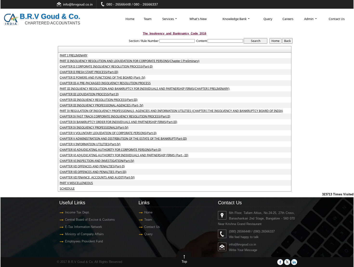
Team (147, 19)
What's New (198, 19)
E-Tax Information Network (83, 227)
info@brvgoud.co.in (78, 4)
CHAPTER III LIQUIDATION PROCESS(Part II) (89, 94)
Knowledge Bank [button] (235, 19)
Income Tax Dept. (77, 212)
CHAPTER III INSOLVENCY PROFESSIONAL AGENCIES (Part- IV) (101, 105)
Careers (287, 19)
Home (129, 19)
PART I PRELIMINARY (73, 55)
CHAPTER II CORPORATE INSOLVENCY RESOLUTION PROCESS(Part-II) (106, 66)
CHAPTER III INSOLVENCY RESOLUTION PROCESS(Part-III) (99, 100)
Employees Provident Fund (84, 241)
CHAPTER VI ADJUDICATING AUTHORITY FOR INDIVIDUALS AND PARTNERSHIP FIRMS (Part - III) (124, 155)
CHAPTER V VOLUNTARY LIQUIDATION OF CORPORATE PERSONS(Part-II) (108, 133)
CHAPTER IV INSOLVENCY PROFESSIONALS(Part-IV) (94, 128)
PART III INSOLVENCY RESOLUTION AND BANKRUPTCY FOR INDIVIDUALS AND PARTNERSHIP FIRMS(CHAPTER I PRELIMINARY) (144, 89)
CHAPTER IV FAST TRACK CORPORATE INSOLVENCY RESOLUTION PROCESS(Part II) (115, 116)
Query (267, 19)
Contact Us (337, 19)
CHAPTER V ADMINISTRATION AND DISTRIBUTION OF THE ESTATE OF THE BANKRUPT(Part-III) (123, 139)
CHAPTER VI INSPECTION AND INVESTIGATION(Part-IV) (97, 161)
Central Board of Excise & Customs (90, 219)
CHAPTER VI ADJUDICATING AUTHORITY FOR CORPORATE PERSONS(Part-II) (110, 150)
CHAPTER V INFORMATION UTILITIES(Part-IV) (90, 144)
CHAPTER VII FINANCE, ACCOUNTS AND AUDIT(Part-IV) (97, 177)
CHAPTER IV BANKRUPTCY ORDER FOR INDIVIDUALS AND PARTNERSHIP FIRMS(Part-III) (118, 122)
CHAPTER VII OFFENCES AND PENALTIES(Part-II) (92, 166)
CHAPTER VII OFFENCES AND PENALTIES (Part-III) (93, 172)
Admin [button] (309, 19)
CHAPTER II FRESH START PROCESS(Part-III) (89, 72)
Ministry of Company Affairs (84, 234)
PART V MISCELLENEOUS (76, 183)
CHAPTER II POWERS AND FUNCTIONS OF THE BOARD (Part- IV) (102, 78)
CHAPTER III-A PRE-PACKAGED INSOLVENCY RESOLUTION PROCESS (105, 83)
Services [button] (168, 19)
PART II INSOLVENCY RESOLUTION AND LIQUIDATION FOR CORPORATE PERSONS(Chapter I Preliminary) (129, 61)
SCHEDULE (67, 189)
